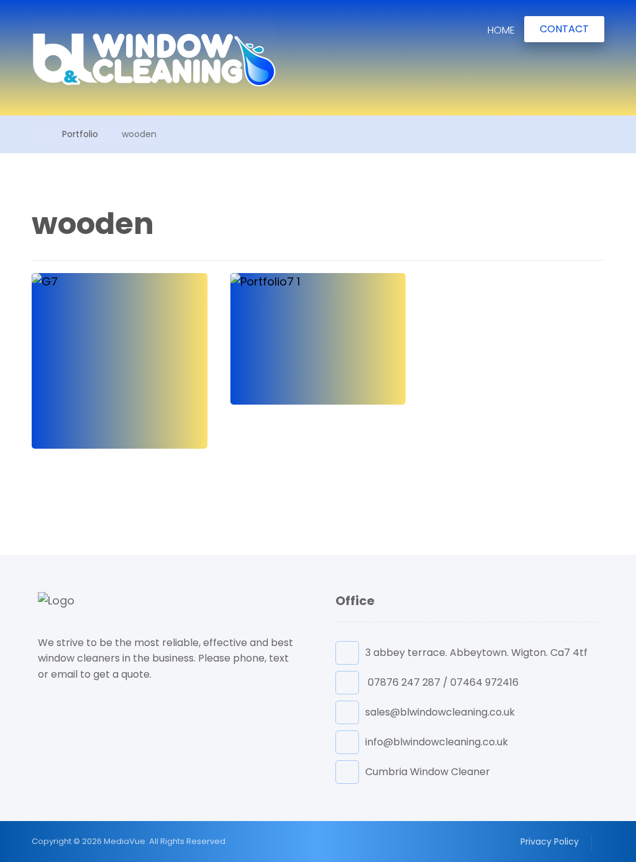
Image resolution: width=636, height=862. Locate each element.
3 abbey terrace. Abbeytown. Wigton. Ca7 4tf (476, 652)
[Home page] (35, 134)
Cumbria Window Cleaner (427, 772)
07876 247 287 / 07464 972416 (442, 682)
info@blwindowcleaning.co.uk (436, 742)
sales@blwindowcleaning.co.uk (440, 712)
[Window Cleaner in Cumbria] (154, 58)
